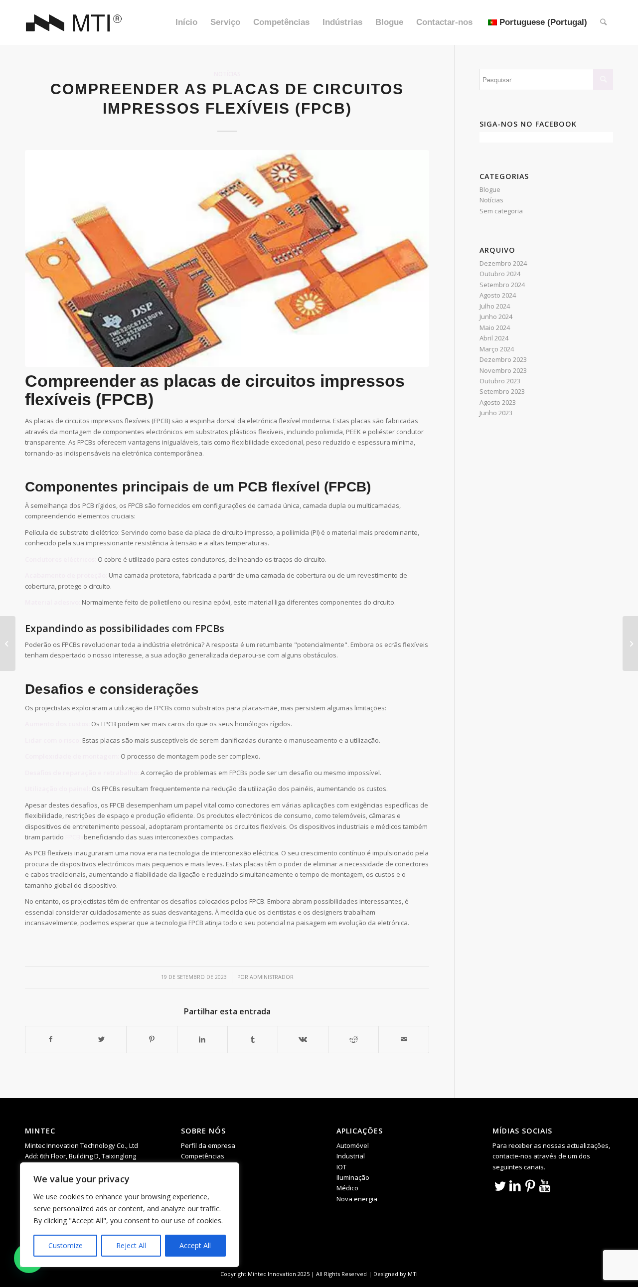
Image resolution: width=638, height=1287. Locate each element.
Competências (202, 1155)
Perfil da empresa (208, 1145)
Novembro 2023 (503, 370)
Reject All (131, 1245)
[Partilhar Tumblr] (253, 1039)
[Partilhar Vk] (303, 1039)
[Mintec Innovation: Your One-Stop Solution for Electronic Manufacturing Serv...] (7, 643)
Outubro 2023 (499, 380)
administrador (272, 976)
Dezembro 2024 (503, 263)
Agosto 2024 (497, 295)
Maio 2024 (494, 327)
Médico (347, 1187)
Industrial (350, 1155)
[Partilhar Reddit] (353, 1039)
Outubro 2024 (499, 273)
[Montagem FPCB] (227, 258)
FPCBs (74, 836)
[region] (129, 1214)
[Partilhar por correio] (404, 1039)
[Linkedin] (514, 1185)
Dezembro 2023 (503, 359)
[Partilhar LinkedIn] (202, 1039)
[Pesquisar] (603, 22)
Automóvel (352, 1145)
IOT (341, 1166)
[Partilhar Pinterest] (151, 1039)
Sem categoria (501, 210)
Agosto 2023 (497, 402)
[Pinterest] (529, 1185)
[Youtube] (544, 1185)
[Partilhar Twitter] (101, 1039)
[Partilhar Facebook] (50, 1039)
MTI (413, 1274)
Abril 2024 (493, 337)
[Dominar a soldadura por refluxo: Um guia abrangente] (630, 643)
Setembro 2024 (502, 284)
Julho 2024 (494, 306)
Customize (65, 1245)
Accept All (195, 1245)
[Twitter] (499, 1185)
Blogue (489, 189)
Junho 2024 (495, 316)
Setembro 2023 (502, 391)
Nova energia (356, 1198)
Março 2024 (496, 348)
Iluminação (352, 1177)
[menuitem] (186, 22)
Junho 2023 (495, 412)
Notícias (227, 74)
